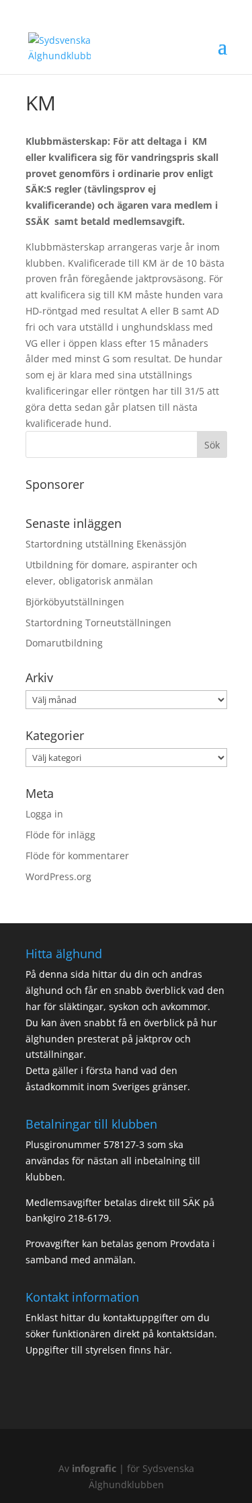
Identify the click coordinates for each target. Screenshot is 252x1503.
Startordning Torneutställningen (98, 622)
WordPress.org (58, 876)
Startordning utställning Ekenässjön (106, 543)
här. (161, 1349)
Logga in (44, 813)
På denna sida (59, 974)
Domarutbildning (64, 642)
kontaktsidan (185, 1333)
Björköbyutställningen (75, 601)
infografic (94, 1468)
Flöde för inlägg (60, 834)
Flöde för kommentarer (77, 855)
